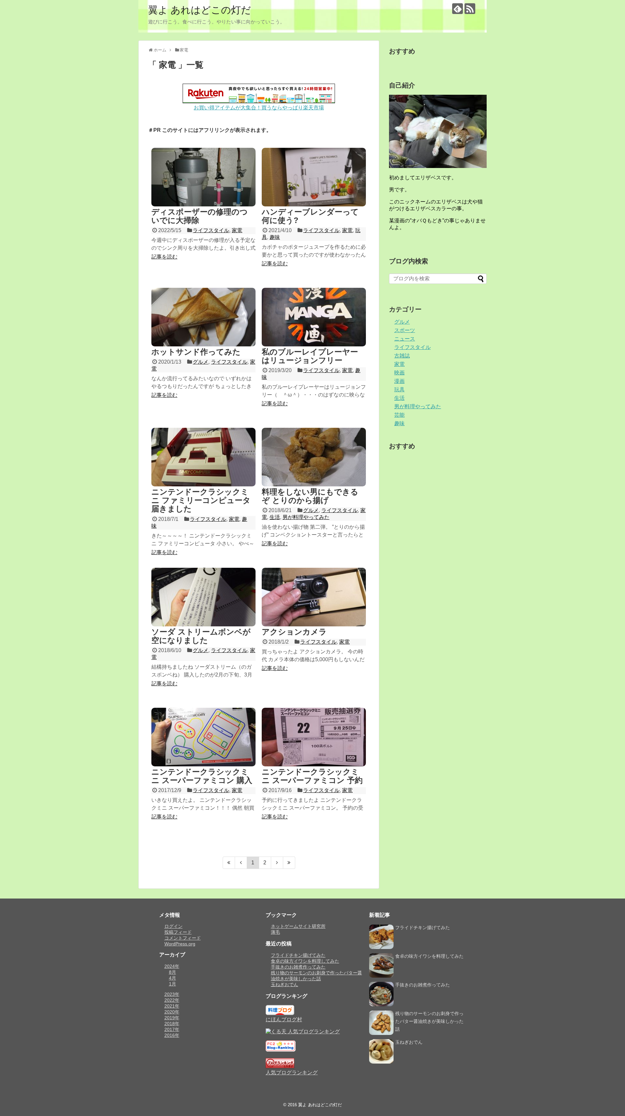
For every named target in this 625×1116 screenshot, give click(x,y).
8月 (172, 972)
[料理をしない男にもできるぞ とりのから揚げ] (314, 457)
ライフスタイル (211, 230)
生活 (275, 517)
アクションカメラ (294, 631)
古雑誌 (402, 355)
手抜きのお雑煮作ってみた (298, 967)
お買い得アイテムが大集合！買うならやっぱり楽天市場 (259, 107)
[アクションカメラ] (314, 597)
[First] (229, 863)
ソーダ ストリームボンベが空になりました (201, 636)
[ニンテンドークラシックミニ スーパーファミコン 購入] (203, 737)
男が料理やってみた (306, 517)
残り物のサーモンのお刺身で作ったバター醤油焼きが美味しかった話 (429, 1021)
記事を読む (164, 256)
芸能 (399, 415)
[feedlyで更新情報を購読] (457, 8)
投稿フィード (178, 932)
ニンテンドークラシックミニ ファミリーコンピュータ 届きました (201, 500)
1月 (172, 983)
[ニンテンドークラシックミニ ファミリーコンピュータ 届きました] (203, 457)
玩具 (399, 389)
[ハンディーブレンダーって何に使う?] (314, 177)
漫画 (399, 381)
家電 (237, 230)
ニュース (404, 339)
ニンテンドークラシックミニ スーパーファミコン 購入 (201, 776)
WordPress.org (179, 943)
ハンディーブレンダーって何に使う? (310, 216)
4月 (172, 978)
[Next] (277, 863)
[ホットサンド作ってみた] (203, 317)
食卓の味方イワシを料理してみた (305, 961)
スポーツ (404, 330)
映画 (399, 372)
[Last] (289, 863)
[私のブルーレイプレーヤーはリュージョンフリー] (314, 317)
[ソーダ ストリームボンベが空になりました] (203, 597)
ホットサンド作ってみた (196, 351)
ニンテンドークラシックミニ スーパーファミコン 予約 (312, 776)
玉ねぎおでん (284, 984)
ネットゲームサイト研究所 (298, 926)
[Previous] (241, 863)
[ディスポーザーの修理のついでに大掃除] (203, 177)
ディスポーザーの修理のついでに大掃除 (199, 216)
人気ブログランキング (292, 1072)
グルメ (200, 362)
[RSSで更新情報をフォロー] (470, 8)
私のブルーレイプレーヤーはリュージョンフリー (310, 356)
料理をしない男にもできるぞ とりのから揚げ (310, 496)
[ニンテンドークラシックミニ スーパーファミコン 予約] (314, 737)
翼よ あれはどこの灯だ (199, 10)
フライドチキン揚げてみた (298, 955)
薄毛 (275, 932)
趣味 (275, 237)
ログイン (173, 926)
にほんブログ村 (284, 1019)
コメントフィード (182, 938)
